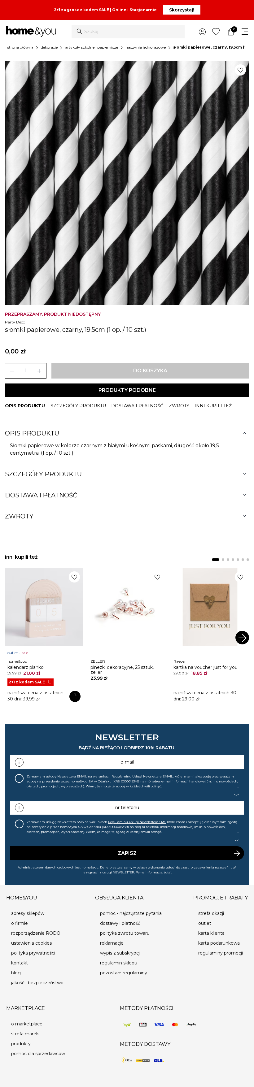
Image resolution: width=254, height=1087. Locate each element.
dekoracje (49, 47)
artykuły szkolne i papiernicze (91, 47)
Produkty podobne (127, 390)
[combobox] (128, 31)
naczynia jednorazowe (145, 47)
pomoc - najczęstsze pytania (131, 913)
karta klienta (211, 933)
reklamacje (112, 943)
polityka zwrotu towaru (125, 933)
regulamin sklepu (118, 963)
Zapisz (127, 853)
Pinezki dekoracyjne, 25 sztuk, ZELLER (122, 670)
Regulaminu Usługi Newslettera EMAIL (142, 776)
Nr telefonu (127, 807)
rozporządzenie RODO (35, 933)
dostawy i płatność (120, 923)
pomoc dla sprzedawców (38, 1053)
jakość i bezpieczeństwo (37, 982)
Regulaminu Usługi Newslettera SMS (137, 822)
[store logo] (31, 31)
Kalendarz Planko (25, 667)
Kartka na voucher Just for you (205, 667)
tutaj (167, 872)
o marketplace (26, 1024)
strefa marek (25, 1034)
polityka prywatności (33, 953)
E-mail (127, 762)
